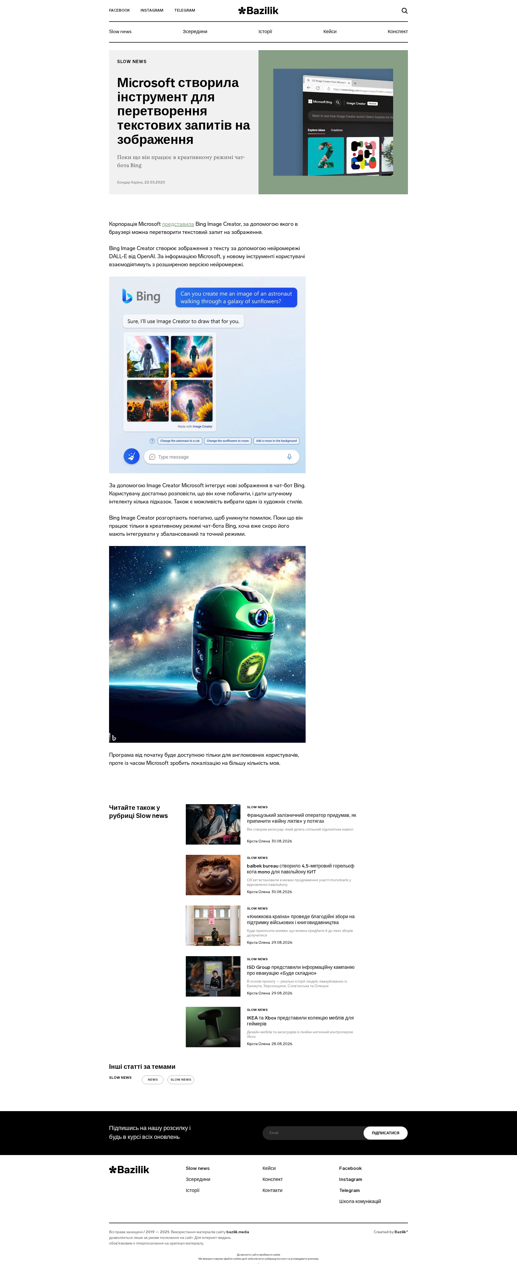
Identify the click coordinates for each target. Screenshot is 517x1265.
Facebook (119, 11)
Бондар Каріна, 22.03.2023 (141, 183)
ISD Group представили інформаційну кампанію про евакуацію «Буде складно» (301, 970)
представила (178, 224)
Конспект (398, 32)
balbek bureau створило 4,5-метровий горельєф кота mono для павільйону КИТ (300, 869)
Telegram (184, 11)
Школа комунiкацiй (360, 1202)
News (153, 1079)
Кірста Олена (258, 841)
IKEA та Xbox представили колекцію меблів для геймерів (300, 1021)
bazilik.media (237, 1232)
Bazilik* (401, 1232)
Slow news (120, 32)
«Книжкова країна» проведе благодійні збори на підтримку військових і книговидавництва (301, 920)
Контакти (272, 1190)
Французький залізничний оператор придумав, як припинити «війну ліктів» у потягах (301, 818)
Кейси (330, 32)
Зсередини (195, 32)
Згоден (258, 1263)
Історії (265, 32)
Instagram (152, 11)
